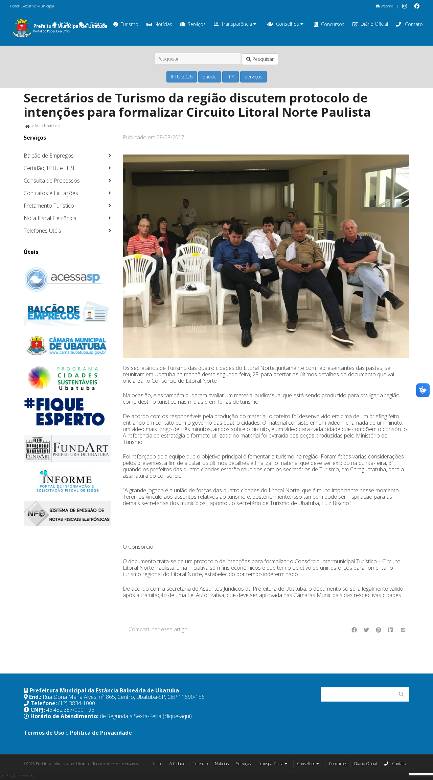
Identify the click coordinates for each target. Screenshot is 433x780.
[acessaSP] (67, 280)
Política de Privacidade (101, 732)
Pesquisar (262, 59)
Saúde (209, 76)
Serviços (197, 24)
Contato (413, 24)
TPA (230, 76)
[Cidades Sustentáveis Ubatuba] (67, 378)
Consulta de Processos (52, 180)
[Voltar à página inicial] (27, 125)
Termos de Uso (44, 732)
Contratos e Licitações (51, 193)
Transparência (237, 24)
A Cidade (177, 763)
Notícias (163, 24)
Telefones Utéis (42, 230)
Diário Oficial (374, 24)
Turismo (129, 24)
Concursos (332, 24)
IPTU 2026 (181, 76)
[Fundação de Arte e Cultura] (67, 448)
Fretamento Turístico (49, 205)
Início (157, 763)
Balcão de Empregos (49, 155)
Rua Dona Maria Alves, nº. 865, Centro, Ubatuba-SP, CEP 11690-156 (124, 697)
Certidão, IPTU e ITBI (49, 168)
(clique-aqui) (177, 716)
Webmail (387, 5)
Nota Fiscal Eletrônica (50, 218)
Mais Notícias (46, 125)
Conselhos (288, 24)
